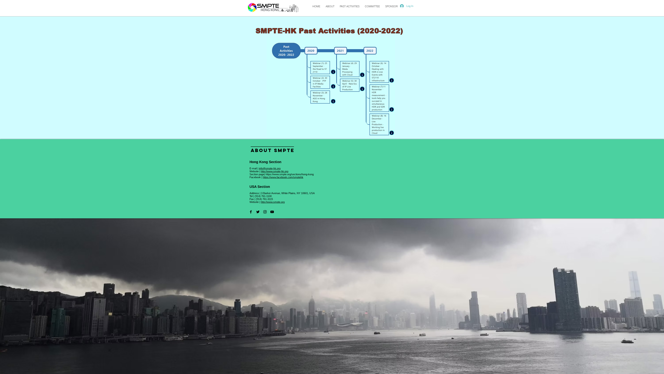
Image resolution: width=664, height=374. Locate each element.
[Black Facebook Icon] (251, 212)
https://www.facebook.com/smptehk (283, 177)
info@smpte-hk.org (269, 168)
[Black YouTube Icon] (272, 212)
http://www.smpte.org (273, 202)
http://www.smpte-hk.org (274, 171)
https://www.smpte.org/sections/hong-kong (290, 174)
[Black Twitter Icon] (258, 212)
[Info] (333, 101)
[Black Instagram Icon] (265, 212)
